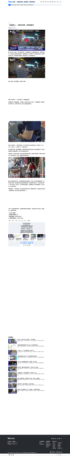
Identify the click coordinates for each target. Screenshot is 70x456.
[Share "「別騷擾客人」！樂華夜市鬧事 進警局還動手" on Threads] (11, 454)
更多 (58, 1)
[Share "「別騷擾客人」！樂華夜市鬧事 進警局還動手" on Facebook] (13, 454)
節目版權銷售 (60, 442)
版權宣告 (47, 446)
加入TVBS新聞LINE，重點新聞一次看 (26, 243)
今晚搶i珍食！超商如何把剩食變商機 (27, 231)
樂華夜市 (28, 220)
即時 (43, 1)
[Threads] (56, 439)
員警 (16, 220)
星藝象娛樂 (54, 448)
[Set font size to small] (57, 455)
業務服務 (59, 445)
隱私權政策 (47, 442)
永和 (19, 220)
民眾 (22, 220)
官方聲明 (59, 446)
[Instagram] (58, 439)
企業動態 (54, 444)
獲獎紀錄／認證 (60, 448)
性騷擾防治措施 (48, 444)
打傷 (25, 220)
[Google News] (61, 439)
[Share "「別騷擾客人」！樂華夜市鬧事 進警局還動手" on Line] (9, 454)
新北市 (13, 220)
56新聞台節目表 (41, 444)
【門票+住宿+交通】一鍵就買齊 (26, 227)
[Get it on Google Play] (59, 452)
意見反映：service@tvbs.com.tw (13, 442)
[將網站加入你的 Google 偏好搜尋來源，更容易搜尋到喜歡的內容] (26, 245)
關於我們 (40, 442)
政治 (48, 1)
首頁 (41, 1)
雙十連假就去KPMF (26, 224)
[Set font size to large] (61, 455)
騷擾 (9, 220)
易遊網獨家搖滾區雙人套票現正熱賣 (27, 226)
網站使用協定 (48, 445)
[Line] (54, 439)
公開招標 (59, 444)
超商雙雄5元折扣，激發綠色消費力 (27, 230)
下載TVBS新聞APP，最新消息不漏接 (26, 242)
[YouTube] (60, 439)
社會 (55, 1)
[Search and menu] (61, 2)
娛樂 (50, 1)
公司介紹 (54, 442)
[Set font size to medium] (59, 455)
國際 (52, 1)
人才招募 (54, 445)
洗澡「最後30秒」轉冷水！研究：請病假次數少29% (19, 4)
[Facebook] (52, 439)
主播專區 (54, 446)
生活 (46, 1)
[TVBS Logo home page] (11, 1)
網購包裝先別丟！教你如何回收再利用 (26, 232)
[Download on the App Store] (53, 452)
